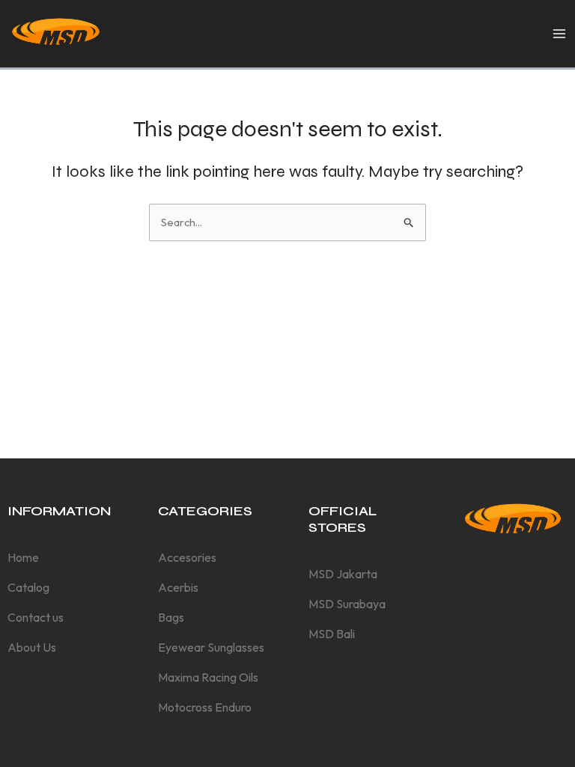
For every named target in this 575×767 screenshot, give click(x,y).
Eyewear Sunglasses (211, 647)
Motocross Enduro (205, 707)
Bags (171, 617)
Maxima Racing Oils (208, 677)
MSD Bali (331, 633)
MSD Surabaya (347, 603)
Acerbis (178, 587)
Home (23, 557)
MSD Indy (170, 33)
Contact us (35, 617)
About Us (31, 647)
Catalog (28, 587)
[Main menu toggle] (559, 33)
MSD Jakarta (342, 573)
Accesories (187, 557)
